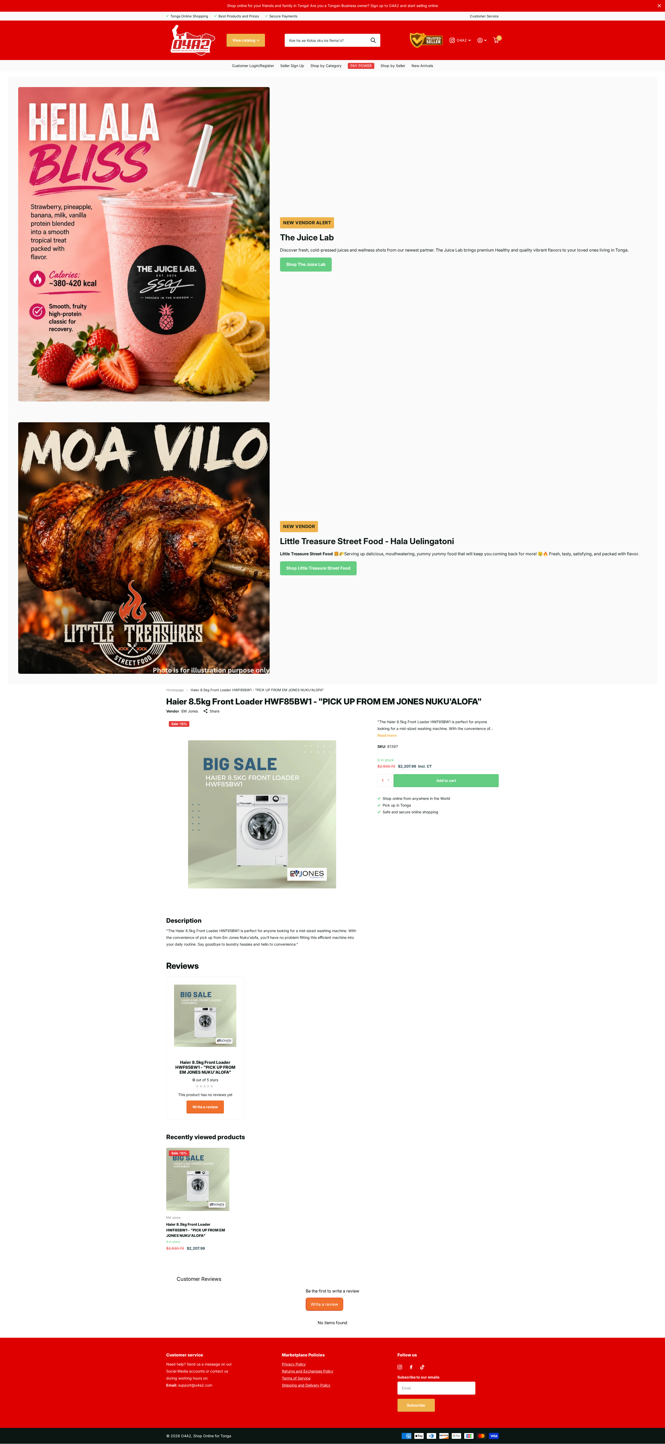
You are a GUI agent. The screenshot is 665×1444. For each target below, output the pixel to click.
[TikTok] (422, 1367)
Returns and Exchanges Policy (307, 1371)
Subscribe (416, 1405)
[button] (389, 776)
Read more (386, 735)
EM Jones (189, 711)
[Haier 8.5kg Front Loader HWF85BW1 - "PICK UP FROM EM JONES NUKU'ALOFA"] (197, 1179)
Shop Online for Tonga (212, 1436)
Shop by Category (326, 65)
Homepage (175, 690)
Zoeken (373, 40)
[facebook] (411, 1367)
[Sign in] (482, 40)
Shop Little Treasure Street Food (318, 568)
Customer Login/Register (253, 65)
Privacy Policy (294, 1364)
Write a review (205, 1107)
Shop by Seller (393, 65)
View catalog (244, 40)
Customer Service (484, 16)
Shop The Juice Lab (305, 264)
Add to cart (446, 780)
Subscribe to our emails (418, 1377)
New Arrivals (422, 65)
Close (659, 6)
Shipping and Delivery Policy (306, 1385)
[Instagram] (399, 1367)
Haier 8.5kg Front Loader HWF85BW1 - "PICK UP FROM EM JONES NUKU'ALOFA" (195, 1230)
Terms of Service (296, 1378)
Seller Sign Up (292, 65)
